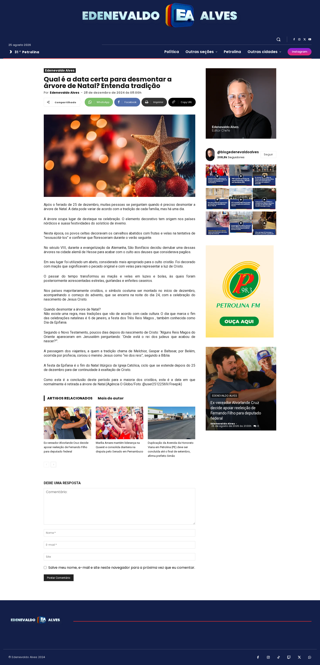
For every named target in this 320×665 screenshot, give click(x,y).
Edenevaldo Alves (59, 70)
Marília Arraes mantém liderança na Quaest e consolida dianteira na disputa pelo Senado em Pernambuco (119, 447)
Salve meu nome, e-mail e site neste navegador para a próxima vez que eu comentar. (121, 567)
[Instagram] (299, 39)
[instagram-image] (217, 176)
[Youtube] (309, 39)
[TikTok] (279, 657)
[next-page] (53, 464)
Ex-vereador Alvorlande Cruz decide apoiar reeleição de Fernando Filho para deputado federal (66, 447)
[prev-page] (46, 464)
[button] (278, 39)
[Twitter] (304, 39)
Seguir (268, 154)
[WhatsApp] (310, 657)
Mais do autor (111, 398)
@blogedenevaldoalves (238, 152)
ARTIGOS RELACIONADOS (70, 398)
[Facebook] (294, 39)
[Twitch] (289, 657)
